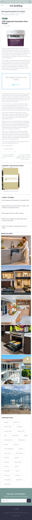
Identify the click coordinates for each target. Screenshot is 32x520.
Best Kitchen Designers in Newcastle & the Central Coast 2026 (14, 219)
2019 (7, 13)
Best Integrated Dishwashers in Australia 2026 (15, 200)
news (17, 471)
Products (22, 13)
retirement (7, 484)
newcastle (7, 471)
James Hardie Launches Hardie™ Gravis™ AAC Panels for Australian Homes (15, 206)
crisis (5, 435)
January (13, 13)
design (26, 435)
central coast (8, 431)
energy (6, 444)
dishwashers (21, 440)
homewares (19, 453)
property (17, 475)
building (6, 149)
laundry (6, 466)
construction (21, 431)
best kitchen (7, 426)
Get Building (16, 6)
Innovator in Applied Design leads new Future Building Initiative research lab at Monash (23, 157)
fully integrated (8, 448)
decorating (15, 435)
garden (21, 448)
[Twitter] (14, 509)
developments (8, 440)
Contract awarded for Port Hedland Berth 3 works (8, 156)
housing (6, 457)
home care (7, 453)
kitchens (6, 462)
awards (6, 422)
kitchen (16, 457)
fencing (16, 444)
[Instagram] (17, 509)
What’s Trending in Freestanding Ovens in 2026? (14, 227)
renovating (7, 479)
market (16, 466)
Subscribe (29, 500)
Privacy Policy (16, 515)
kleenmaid (17, 462)
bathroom (17, 422)
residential (19, 479)
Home (2, 13)
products (10, 149)
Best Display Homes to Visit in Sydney (13, 213)
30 (17, 13)
